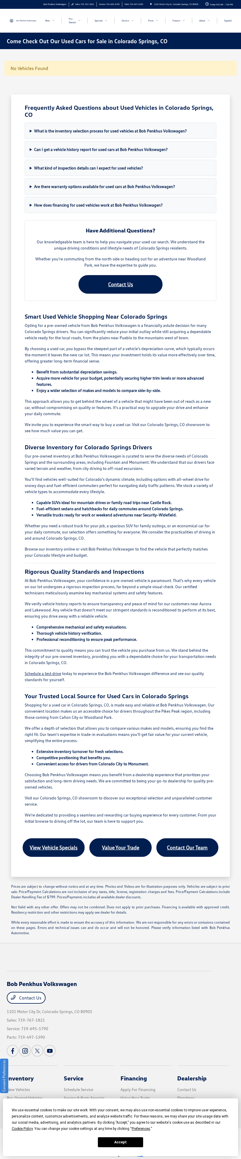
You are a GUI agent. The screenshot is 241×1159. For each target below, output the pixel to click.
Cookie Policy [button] (22, 1129)
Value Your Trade (120, 847)
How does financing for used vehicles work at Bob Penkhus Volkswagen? (98, 204)
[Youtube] (50, 1051)
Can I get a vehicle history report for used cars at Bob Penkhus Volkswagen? (101, 149)
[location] (151, 4)
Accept (120, 1142)
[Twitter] (37, 1051)
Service (73, 1078)
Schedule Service (78, 1089)
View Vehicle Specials (54, 847)
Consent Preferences (4, 1076)
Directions (186, 1097)
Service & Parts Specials (84, 1097)
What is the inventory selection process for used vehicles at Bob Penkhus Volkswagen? (110, 130)
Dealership (192, 1078)
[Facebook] (13, 1051)
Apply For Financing (137, 1089)
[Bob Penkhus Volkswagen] (23, 20)
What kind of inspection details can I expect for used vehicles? (88, 167)
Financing (133, 1078)
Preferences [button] (141, 1129)
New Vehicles (18, 1089)
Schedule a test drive (43, 673)
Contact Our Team (187, 847)
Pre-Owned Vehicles (25, 1097)
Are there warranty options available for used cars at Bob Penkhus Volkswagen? (104, 186)
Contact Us (120, 284)
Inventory (20, 1078)
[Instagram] (25, 1051)
